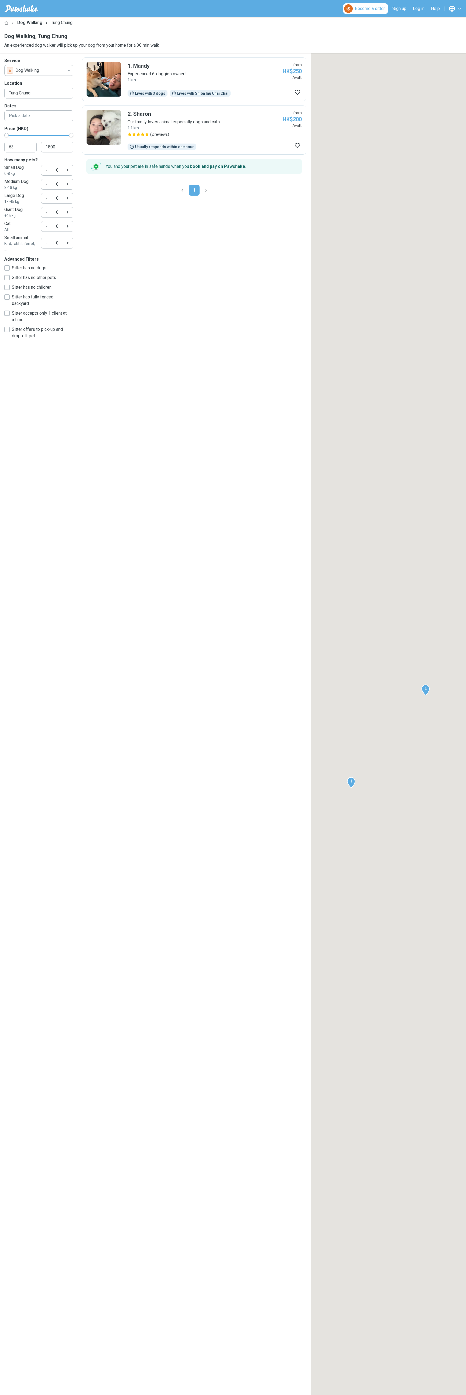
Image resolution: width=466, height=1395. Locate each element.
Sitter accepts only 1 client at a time (39, 316)
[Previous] (182, 190)
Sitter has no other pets (34, 277)
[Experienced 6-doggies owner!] (194, 79)
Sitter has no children (32, 287)
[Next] (206, 190)
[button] (351, 782)
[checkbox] (7, 268)
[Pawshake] (21, 8)
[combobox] (38, 70)
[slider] (6, 135)
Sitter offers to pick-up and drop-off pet (37, 332)
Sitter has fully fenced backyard (32, 300)
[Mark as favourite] (297, 92)
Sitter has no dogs (29, 267)
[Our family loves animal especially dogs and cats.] (194, 130)
